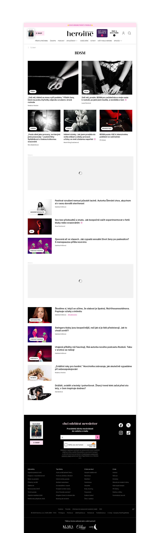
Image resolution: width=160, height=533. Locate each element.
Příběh (32, 91)
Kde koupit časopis (118, 485)
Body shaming (88, 489)
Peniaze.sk (90, 513)
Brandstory (106, 128)
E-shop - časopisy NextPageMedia (118, 513)
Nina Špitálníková (33, 145)
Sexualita (87, 485)
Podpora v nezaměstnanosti (36, 476)
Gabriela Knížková (60, 207)
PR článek (103, 140)
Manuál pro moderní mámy (121, 482)
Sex (31, 231)
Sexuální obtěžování (90, 472)
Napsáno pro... (35, 320)
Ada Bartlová (59, 392)
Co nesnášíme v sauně (63, 485)
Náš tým (115, 476)
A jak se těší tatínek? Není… (64, 472)
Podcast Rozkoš (36, 250)
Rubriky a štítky (117, 492)
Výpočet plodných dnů (34, 472)
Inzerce (115, 472)
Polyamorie (87, 492)
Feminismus (88, 482)
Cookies (60, 509)
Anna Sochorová (60, 226)
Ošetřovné (31, 485)
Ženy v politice (88, 498)
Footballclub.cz (101, 513)
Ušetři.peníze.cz (80, 513)
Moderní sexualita (37, 212)
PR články (116, 489)
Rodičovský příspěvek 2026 (36, 498)
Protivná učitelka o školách (64, 476)
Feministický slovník (119, 495)
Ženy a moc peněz (114, 32)
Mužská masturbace (62, 482)
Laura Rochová (86, 103)
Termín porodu (32, 492)
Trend (32, 397)
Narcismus (87, 476)
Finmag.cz (61, 513)
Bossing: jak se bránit (62, 498)
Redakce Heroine (33, 105)
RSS (100, 509)
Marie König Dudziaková (71, 142)
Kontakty (115, 479)
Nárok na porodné (33, 479)
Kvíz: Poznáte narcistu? (63, 492)
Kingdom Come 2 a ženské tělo (65, 495)
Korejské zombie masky (63, 489)
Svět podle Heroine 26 (102, 32)
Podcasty (34, 358)
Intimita (33, 378)
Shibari (33, 128)
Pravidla (67, 509)
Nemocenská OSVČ (34, 489)
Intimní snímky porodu (62, 479)
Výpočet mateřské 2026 (35, 495)
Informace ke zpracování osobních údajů (84, 509)
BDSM (86, 91)
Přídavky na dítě (33, 482)
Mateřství (87, 479)
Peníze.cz (70, 513)
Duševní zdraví (88, 495)
